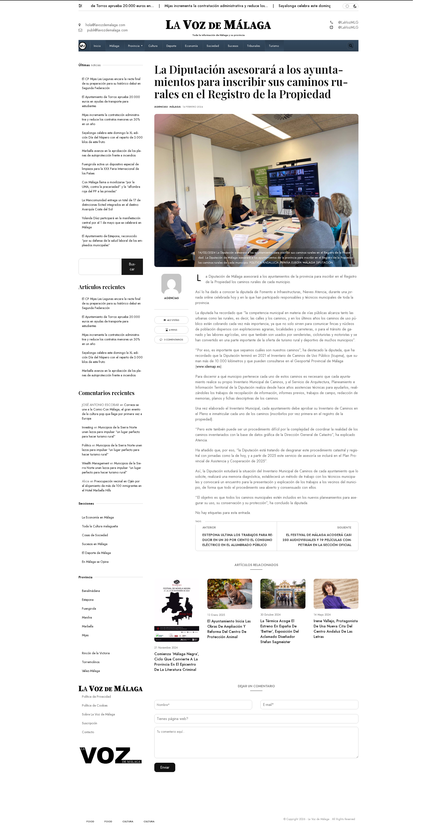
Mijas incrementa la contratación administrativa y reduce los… (194, 5)
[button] (82, 4)
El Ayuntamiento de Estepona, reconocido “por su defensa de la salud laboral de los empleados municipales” (112, 240)
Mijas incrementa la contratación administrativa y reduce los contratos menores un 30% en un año (111, 119)
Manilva (87, 617)
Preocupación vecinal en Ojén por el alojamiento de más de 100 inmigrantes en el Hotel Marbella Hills (112, 486)
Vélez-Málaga (91, 671)
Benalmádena (91, 591)
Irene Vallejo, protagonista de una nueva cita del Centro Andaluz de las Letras (336, 628)
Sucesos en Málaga (94, 544)
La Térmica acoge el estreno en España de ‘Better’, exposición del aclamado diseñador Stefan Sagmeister (279, 631)
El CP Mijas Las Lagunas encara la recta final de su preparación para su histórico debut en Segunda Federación (111, 83)
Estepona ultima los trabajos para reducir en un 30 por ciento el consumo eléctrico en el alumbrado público (237, 540)
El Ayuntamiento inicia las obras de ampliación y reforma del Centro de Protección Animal (229, 629)
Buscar (132, 267)
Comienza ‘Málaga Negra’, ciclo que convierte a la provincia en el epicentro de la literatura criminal (176, 661)
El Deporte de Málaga (96, 553)
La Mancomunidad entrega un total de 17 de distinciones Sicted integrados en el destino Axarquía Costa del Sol (111, 204)
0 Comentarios (173, 339)
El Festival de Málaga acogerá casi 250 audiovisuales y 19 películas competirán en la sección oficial (316, 540)
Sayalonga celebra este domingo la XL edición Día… (300, 5)
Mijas (85, 635)
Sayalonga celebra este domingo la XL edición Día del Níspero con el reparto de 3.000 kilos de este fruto (112, 137)
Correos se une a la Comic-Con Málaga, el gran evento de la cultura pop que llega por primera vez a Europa (112, 412)
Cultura (127, 821)
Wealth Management (95, 463)
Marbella (87, 626)
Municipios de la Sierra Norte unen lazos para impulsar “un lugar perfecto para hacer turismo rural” (111, 432)
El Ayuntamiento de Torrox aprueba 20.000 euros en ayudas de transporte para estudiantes (111, 101)
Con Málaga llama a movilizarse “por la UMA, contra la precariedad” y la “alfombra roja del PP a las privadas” (111, 187)
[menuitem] (98, 45)
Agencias (161, 106)
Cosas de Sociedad (95, 535)
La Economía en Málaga (98, 517)
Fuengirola (89, 608)
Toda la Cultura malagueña (100, 526)
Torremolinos (90, 662)
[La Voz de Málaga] (84, 45)
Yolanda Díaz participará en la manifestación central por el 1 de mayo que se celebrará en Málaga (111, 222)
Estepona (88, 599)
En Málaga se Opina (95, 561)
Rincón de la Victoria (96, 653)
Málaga (175, 106)
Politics (86, 445)
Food (90, 821)
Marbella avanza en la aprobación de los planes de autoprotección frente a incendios (111, 153)
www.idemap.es (208, 366)
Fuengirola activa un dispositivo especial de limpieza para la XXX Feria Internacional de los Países (110, 169)
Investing (87, 427)
